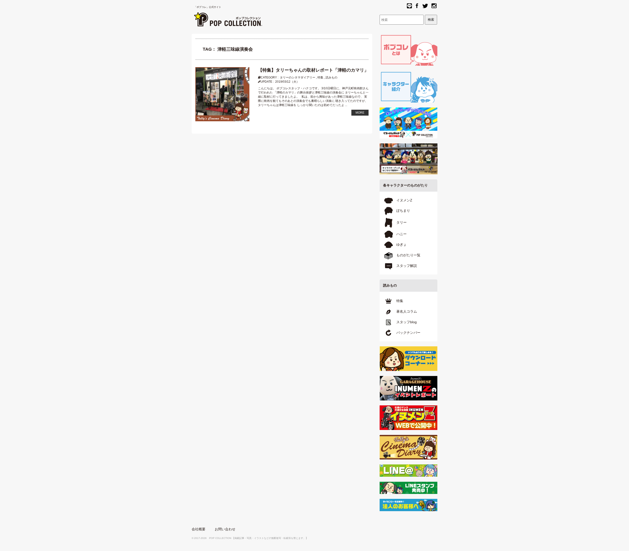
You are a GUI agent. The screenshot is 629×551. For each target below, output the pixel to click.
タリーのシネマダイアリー (297, 77)
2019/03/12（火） (287, 81)
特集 (320, 77)
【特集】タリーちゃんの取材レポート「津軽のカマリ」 (313, 70)
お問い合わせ (225, 529)
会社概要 (198, 529)
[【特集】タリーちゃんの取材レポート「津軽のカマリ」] (222, 94)
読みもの (331, 77)
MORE (360, 112)
